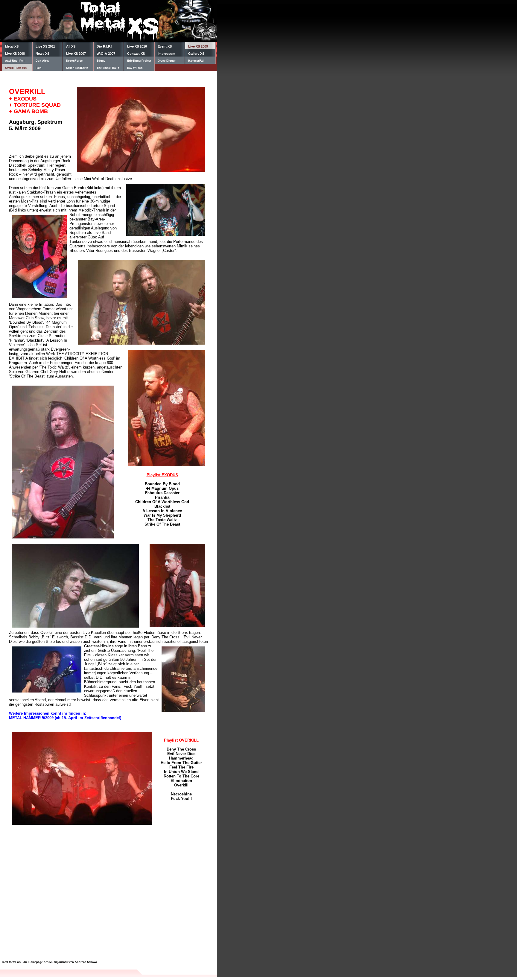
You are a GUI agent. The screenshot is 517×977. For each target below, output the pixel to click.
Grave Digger (167, 60)
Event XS (165, 46)
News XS (42, 53)
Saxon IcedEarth (77, 67)
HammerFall (196, 60)
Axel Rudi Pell (15, 60)
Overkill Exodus (16, 67)
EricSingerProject (139, 60)
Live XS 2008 (15, 53)
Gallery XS (196, 53)
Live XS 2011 (45, 46)
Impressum (166, 53)
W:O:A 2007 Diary (106, 54)
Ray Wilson (135, 67)
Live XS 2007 (76, 53)
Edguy (101, 60)
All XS (70, 46)
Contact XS (136, 53)
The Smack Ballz (108, 67)
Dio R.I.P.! (104, 46)
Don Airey (42, 60)
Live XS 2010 (137, 46)
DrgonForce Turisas (74, 61)
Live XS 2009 (198, 46)
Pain (39, 67)
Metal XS (12, 46)
